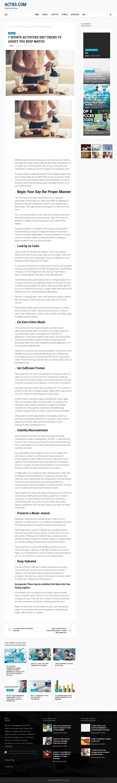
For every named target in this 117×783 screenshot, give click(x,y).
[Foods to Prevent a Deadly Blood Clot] (85, 741)
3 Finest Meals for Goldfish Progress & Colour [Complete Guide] (95, 76)
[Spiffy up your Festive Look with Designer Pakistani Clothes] (47, 741)
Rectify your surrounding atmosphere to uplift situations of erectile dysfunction (15, 698)
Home (37, 14)
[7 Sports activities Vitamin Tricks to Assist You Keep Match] (85, 752)
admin (12, 46)
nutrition (75, 14)
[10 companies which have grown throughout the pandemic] (64, 686)
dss (86, 53)
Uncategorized (91, 50)
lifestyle (54, 14)
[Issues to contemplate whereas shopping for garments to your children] (47, 754)
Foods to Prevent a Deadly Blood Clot (101, 740)
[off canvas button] (6, 15)
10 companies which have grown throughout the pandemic (63, 697)
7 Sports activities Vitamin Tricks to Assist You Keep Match (100, 752)
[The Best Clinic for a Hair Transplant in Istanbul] (40, 654)
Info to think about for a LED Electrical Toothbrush (39, 697)
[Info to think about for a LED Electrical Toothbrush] (40, 686)
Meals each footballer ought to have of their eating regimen (95, 128)
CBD (83, 14)
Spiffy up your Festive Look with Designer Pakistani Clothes (61, 741)
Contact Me (9, 766)
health (45, 14)
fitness (65, 14)
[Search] (110, 15)
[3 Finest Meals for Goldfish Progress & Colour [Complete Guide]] (85, 728)
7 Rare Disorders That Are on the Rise (64, 664)
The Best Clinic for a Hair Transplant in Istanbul (39, 664)
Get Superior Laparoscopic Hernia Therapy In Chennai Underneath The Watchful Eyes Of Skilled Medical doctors (15, 671)
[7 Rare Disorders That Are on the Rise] (64, 654)
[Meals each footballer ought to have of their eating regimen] (47, 728)
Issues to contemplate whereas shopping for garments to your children (61, 755)
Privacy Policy (9, 760)
